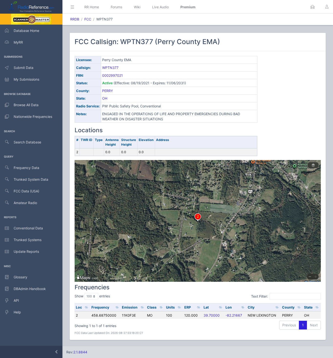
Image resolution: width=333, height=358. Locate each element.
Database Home (26, 30)
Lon (228, 307)
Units (170, 307)
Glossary (20, 277)
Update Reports (26, 251)
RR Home (91, 7)
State (308, 307)
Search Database (27, 142)
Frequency (100, 307)
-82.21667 (233, 315)
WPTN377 (110, 68)
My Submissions (26, 79)
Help (17, 312)
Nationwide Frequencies (33, 116)
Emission (129, 307)
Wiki (137, 7)
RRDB (74, 19)
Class (152, 307)
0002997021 (112, 75)
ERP (187, 307)
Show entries (92, 296)
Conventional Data (28, 228)
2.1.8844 (80, 352)
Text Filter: (259, 296)
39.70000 (212, 315)
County (288, 307)
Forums (116, 7)
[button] (312, 7)
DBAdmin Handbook (30, 289)
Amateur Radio (25, 203)
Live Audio (160, 7)
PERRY (107, 91)
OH (104, 98)
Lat (206, 307)
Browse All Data (26, 105)
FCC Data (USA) (26, 191)
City (251, 307)
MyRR (18, 42)
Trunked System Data (31, 179)
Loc (79, 307)
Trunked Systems (27, 240)
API (16, 300)
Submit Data (23, 68)
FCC (87, 19)
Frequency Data (26, 168)
